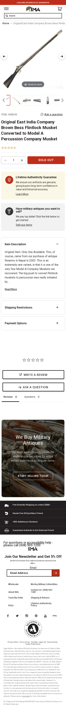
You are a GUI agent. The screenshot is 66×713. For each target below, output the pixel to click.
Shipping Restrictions (18, 307)
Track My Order (15, 597)
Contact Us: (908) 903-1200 (42, 591)
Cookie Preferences (33, 644)
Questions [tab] (29, 396)
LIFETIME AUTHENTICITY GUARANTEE (33, 2)
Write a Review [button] (36, 375)
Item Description (15, 244)
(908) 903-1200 (29, 545)
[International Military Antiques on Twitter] (17, 616)
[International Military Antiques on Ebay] (56, 616)
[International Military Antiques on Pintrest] (36, 616)
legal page (26, 696)
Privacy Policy (13, 642)
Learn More (22, 194)
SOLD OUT (46, 160)
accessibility (36, 542)
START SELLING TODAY (33, 476)
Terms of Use (25, 642)
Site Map (34, 642)
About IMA (13, 592)
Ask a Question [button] (35, 387)
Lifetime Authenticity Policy (41, 604)
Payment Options (16, 323)
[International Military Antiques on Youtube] (46, 616)
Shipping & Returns (40, 597)
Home (5, 23)
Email (33, 567)
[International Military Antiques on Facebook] (7, 616)
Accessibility (52, 642)
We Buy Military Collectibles (44, 584)
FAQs (11, 605)
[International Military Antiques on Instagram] (27, 616)
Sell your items (24, 225)
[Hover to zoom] (33, 58)
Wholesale (13, 584)
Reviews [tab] (8, 396)
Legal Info (42, 642)
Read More (11, 289)
